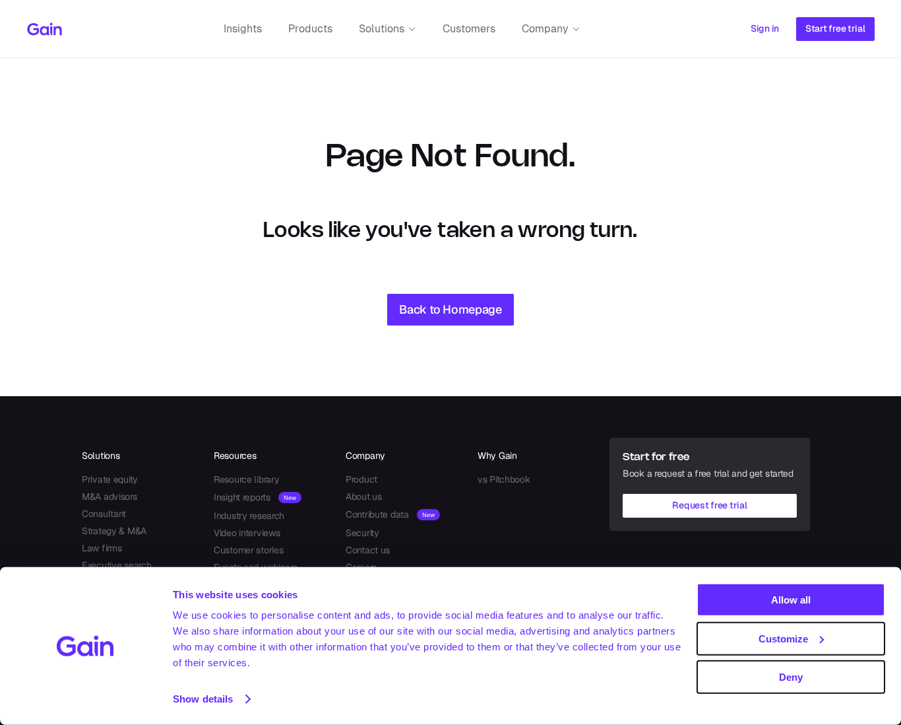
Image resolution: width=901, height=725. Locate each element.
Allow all (791, 599)
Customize (783, 638)
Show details (203, 699)
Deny (791, 677)
